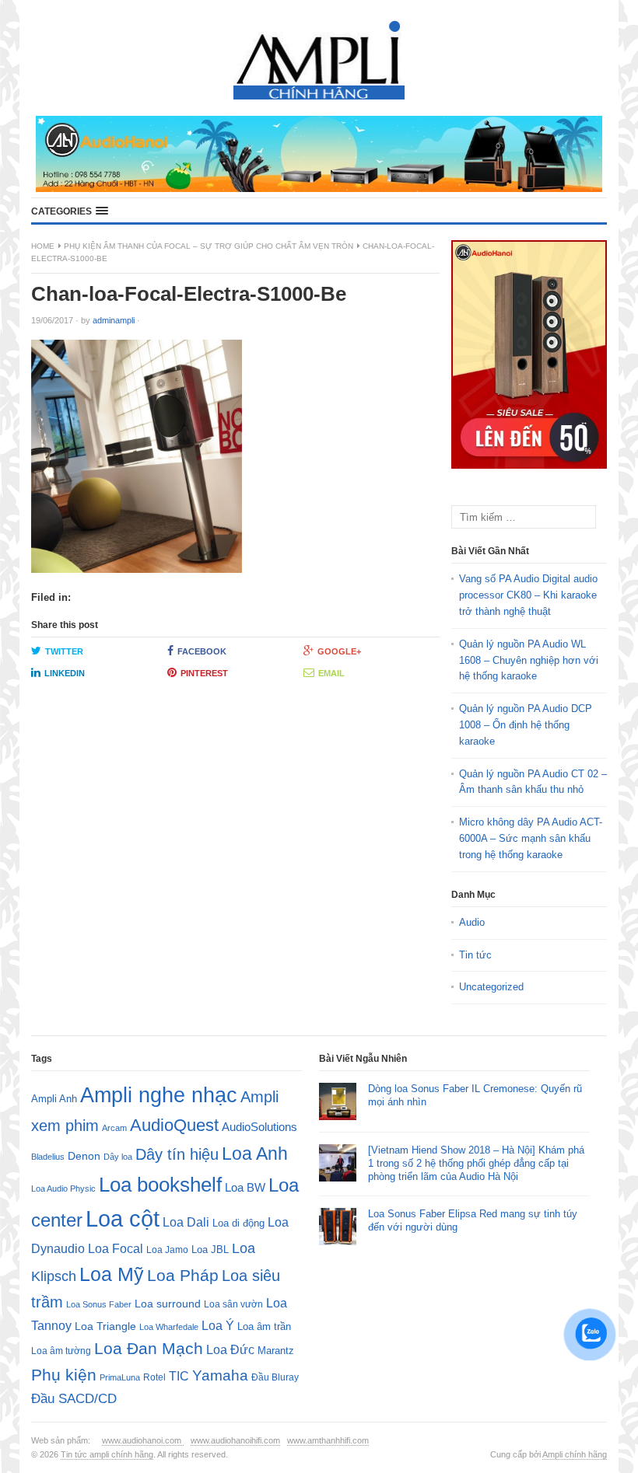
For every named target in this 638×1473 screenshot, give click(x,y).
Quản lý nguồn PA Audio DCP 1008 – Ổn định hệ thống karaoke (525, 725)
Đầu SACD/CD (74, 1398)
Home (42, 246)
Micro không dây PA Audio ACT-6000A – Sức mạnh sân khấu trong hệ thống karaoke (530, 838)
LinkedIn (64, 673)
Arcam (114, 1128)
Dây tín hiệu (177, 1154)
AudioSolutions (259, 1127)
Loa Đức (230, 1349)
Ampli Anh (54, 1099)
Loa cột (123, 1218)
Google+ (339, 651)
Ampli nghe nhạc (158, 1095)
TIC (179, 1376)
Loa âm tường (61, 1351)
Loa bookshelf (160, 1185)
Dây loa (117, 1156)
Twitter (64, 651)
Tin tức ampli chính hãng (107, 1454)
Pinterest (204, 673)
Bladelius (48, 1156)
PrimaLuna (120, 1377)
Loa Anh (255, 1153)
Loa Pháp (183, 1275)
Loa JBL (210, 1249)
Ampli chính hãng (574, 1454)
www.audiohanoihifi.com (235, 1440)
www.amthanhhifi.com (328, 1440)
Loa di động (238, 1223)
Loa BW (245, 1188)
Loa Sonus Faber (98, 1304)
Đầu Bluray (275, 1377)
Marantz (276, 1351)
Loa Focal (115, 1248)
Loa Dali (186, 1222)
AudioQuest (174, 1125)
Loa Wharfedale (168, 1327)
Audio (472, 922)
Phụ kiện (63, 1375)
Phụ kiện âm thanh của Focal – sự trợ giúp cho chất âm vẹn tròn (208, 246)
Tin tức (475, 955)
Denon (84, 1156)
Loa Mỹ (111, 1274)
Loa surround (168, 1304)
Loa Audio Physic (63, 1188)
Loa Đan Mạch (148, 1348)
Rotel (154, 1377)
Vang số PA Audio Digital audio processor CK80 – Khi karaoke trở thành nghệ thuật (528, 595)
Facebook (201, 651)
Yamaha (220, 1375)
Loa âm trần (264, 1326)
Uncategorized (491, 987)
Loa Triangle (105, 1326)
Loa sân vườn (233, 1304)
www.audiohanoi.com (143, 1440)
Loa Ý (218, 1325)
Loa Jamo (167, 1249)
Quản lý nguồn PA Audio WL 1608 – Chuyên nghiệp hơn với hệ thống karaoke (528, 660)
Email (331, 673)
